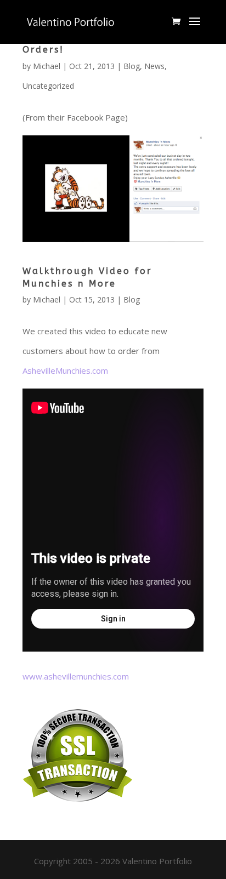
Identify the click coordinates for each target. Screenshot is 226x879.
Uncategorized (48, 86)
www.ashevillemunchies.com (75, 676)
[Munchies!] (113, 232)
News (154, 66)
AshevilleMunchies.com (65, 370)
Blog (131, 66)
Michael (46, 66)
